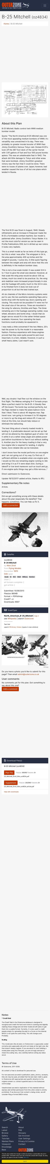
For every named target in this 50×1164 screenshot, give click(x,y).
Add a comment (10, 689)
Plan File (9, 773)
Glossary (22, 1133)
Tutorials (5, 1138)
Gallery (5, 1136)
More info (26, 1157)
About (21, 1127)
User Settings (24, 1138)
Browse (5, 1133)
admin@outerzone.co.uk (28, 674)
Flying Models (15, 568)
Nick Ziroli (11, 565)
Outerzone (29, 618)
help (36, 616)
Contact (21, 1144)
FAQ (20, 1130)
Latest (4, 1130)
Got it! (25, 1161)
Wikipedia (12, 618)
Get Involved (24, 1136)
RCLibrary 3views (15, 627)
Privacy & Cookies (26, 1141)
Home (6, 24)
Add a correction (10, 505)
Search (5, 1127)
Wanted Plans (8, 1141)
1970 (16, 571)
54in (6, 574)
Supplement (11, 783)
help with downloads (11, 792)
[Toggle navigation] (45, 5)
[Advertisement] (25, 53)
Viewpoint (6, 1144)
